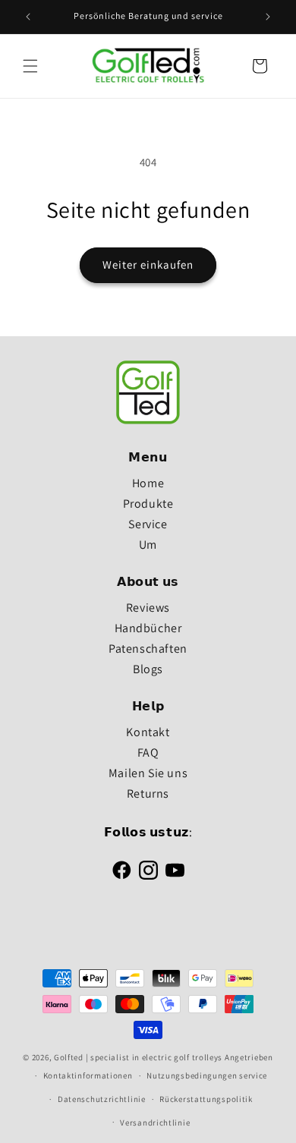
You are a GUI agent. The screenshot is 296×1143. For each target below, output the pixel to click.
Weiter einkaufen (148, 264)
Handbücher (148, 628)
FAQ (148, 752)
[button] (30, 66)
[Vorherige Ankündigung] (28, 16)
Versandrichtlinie (155, 1122)
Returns (148, 793)
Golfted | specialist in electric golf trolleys (138, 1057)
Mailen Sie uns (148, 773)
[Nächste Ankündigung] (268, 16)
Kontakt (147, 732)
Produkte (148, 504)
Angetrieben (249, 1057)
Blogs (148, 669)
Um (148, 545)
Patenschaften (148, 649)
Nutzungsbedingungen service (206, 1075)
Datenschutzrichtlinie (102, 1099)
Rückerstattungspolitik (205, 1099)
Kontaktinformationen (88, 1075)
